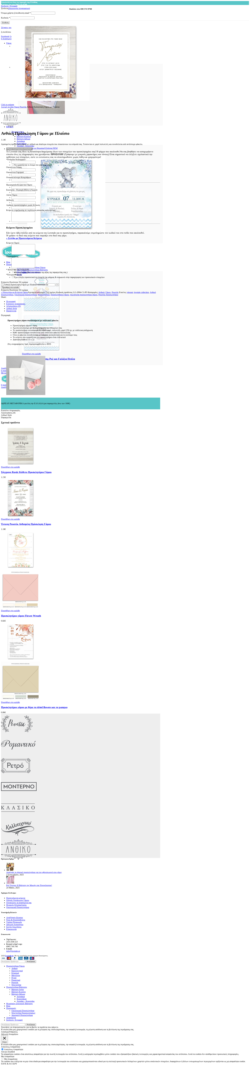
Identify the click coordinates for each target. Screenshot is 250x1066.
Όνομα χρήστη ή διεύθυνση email (16, 13)
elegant (130, 292)
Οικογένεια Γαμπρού (15, 172)
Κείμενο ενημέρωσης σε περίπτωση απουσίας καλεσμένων (31, 210)
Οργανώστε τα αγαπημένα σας (19, 903)
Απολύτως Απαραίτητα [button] (10, 1047)
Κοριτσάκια (21, 999)
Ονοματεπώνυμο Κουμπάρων (18, 177)
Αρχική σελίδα (7, 107)
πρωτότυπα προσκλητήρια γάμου (83, 295)
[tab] (83, 301)
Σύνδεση (5, 23)
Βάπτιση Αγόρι (17, 989)
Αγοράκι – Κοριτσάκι (26, 1001)
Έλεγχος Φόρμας (13, 275)
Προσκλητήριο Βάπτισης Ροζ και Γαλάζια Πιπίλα (48, 359)
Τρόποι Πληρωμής (14, 922)
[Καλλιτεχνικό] (18, 838)
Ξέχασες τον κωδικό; (9, 27)
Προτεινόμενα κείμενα (15, 898)
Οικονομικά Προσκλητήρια (17, 907)
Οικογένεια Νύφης (14, 167)
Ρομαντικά (15, 980)
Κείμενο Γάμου (12, 243)
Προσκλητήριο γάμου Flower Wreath (21, 615)
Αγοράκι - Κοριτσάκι (25, 146)
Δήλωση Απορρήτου (14, 924)
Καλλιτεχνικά (17, 971)
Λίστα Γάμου (11, 195)
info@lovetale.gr (13, 951)
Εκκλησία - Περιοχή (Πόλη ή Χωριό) (21, 190)
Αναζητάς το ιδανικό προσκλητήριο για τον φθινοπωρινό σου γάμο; (34, 872)
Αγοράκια (21, 141)
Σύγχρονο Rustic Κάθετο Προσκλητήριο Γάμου (26, 472)
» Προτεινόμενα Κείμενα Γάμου (14, 292)
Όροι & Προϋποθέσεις (15, 920)
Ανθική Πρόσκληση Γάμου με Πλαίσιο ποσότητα (24, 285)
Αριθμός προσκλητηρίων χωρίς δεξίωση (23, 205)
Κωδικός (5, 18)
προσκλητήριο (44, 295)
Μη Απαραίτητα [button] (7, 1056)
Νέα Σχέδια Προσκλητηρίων (23, 1013)
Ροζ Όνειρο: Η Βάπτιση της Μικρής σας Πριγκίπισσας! (29, 885)
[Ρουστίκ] (17, 733)
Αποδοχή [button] (5, 1032)
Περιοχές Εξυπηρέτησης (16, 905)
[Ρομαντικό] (18, 754)
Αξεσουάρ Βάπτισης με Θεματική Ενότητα (37, 148)
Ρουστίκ (23, 107)
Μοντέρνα (15, 975)
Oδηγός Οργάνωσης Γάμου (17, 900)
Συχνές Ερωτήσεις (13, 927)
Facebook (5, 36)
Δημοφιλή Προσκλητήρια (22, 1015)
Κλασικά (15, 973)
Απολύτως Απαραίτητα (13, 1049)
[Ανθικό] (18, 859)
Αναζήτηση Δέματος (14, 917)
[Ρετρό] (16, 775)
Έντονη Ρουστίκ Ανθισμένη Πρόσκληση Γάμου (26, 524)
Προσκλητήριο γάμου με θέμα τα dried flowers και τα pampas (34, 707)
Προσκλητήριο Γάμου (60, 295)
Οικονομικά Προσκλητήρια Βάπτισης (32, 270)
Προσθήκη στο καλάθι (10, 288)
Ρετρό (13, 978)
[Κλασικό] (18, 817)
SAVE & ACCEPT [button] (9, 1064)
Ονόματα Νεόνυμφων (16, 159)
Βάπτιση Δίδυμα (23, 139)
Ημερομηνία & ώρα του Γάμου (19, 185)
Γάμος (17, 107)
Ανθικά (101, 292)
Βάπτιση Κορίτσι (24, 136)
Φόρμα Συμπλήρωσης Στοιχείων (19, 149)
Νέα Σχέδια (16, 985)
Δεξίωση (10, 200)
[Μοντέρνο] (19, 796)
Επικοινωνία (11, 929)
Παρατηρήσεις (12, 256)
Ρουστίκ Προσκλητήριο (108, 295)
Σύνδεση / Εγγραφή (14, 1020)
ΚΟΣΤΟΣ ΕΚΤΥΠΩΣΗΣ (17, 270)
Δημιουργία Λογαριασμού (19, 8)
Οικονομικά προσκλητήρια (25, 295)
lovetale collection (141, 292)
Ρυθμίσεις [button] (13, 1032)
